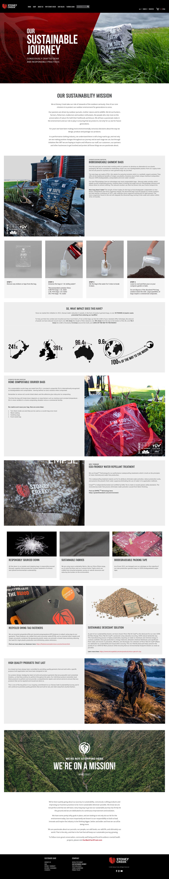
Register (151, 9)
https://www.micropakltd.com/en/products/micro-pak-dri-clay (120, 651)
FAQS (45, 864)
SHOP (34, 7)
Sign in (145, 9)
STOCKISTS (47, 870)
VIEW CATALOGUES (76, 866)
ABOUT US (40, 7)
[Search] (88, 7)
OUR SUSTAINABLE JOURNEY (79, 864)
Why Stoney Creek (50, 7)
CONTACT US (47, 862)
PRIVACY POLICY (76, 870)
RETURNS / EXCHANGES (50, 868)
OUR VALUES (61, 7)
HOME (29, 7)
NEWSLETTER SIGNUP (77, 862)
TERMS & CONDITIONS (77, 868)
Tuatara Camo (70, 7)
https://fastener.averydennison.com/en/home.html (53, 644)
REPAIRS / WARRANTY (49, 866)
